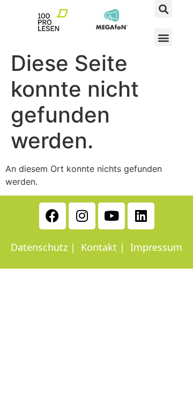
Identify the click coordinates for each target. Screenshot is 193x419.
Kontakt (99, 247)
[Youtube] (111, 216)
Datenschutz (39, 247)
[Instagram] (82, 216)
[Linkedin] (141, 216)
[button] (163, 9)
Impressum (156, 247)
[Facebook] (52, 216)
